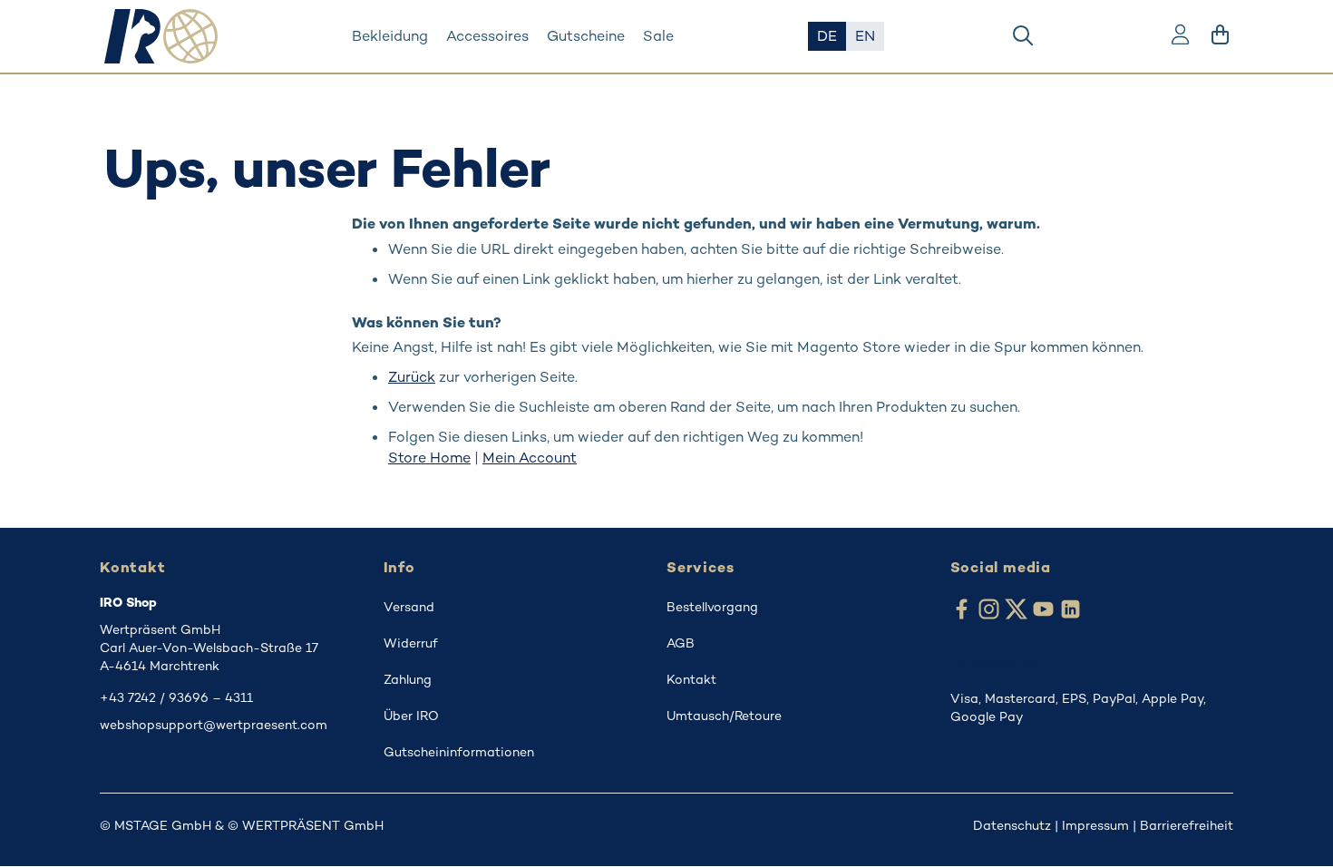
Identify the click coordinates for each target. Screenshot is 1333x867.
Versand (409, 607)
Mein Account (529, 457)
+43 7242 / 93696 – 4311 (176, 697)
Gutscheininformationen (459, 752)
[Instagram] (989, 611)
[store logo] (161, 36)
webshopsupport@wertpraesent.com (213, 724)
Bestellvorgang (712, 607)
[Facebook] (961, 611)
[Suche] (1023, 35)
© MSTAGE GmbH (155, 825)
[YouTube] (1043, 611)
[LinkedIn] (1070, 611)
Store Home (429, 457)
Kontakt (691, 679)
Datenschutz (1012, 825)
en (865, 35)
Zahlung (408, 679)
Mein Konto (1180, 35)
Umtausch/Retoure (724, 715)
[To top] (1296, 830)
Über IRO (411, 715)
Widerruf (411, 643)
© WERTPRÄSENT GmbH (306, 825)
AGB (680, 643)
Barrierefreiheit (1186, 825)
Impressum (1095, 825)
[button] (827, 37)
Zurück (411, 376)
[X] (1016, 611)
